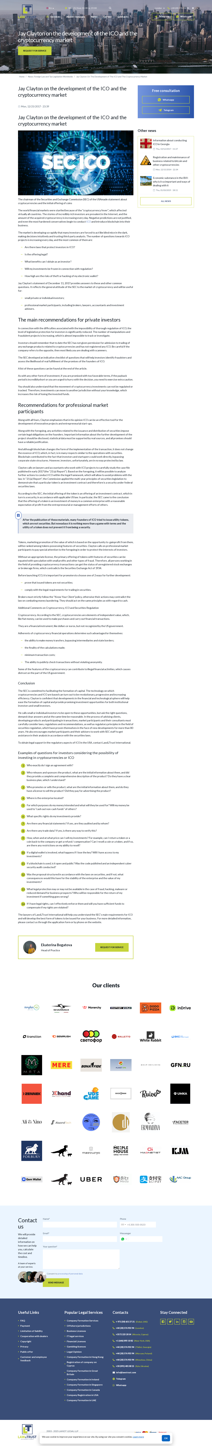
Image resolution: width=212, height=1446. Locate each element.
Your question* (50, 1246)
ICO (88, 221)
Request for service (34, 51)
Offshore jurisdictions (79, 1325)
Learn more (138, 1436)
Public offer (26, 1351)
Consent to (52, 1273)
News (94, 16)
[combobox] (123, 1224)
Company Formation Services (82, 1320)
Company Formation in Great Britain (82, 1372)
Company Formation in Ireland (83, 1379)
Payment (25, 1325)
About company (75, 16)
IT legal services (75, 1336)
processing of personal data (70, 1273)
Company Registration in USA (82, 1395)
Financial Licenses (76, 1341)
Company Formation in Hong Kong (85, 1357)
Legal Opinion (74, 1351)
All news (166, 201)
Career (107, 16)
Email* (46, 1233)
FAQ (22, 1320)
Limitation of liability (31, 1331)
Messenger (125, 1233)
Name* (46, 1218)
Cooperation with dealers (34, 1336)
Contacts (123, 16)
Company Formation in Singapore (85, 1384)
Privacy (24, 1346)
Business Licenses (76, 1331)
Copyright (25, 1341)
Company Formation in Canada (83, 1389)
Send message (56, 1282)
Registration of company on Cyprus (82, 1364)
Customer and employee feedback (33, 1359)
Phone (123, 1218)
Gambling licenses (76, 1346)
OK (166, 1438)
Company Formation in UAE (81, 1400)
